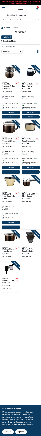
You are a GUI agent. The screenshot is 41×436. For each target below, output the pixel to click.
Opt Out (21, 432)
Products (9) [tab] (7, 37)
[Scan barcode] (38, 20)
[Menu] (3, 8)
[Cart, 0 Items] (37, 8)
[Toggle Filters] (38, 51)
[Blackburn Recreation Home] (20, 9)
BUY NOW (11, 116)
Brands (8, 28)
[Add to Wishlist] (17, 83)
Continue (8, 432)
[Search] (33, 19)
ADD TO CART (10, 112)
